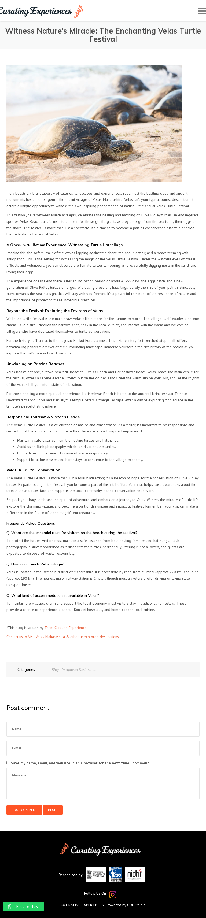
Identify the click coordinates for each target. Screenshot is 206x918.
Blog (55, 669)
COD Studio (136, 904)
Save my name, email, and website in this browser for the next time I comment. (80, 763)
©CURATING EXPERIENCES (82, 904)
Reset (53, 810)
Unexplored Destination (78, 669)
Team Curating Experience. (66, 627)
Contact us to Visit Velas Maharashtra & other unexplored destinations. (63, 636)
